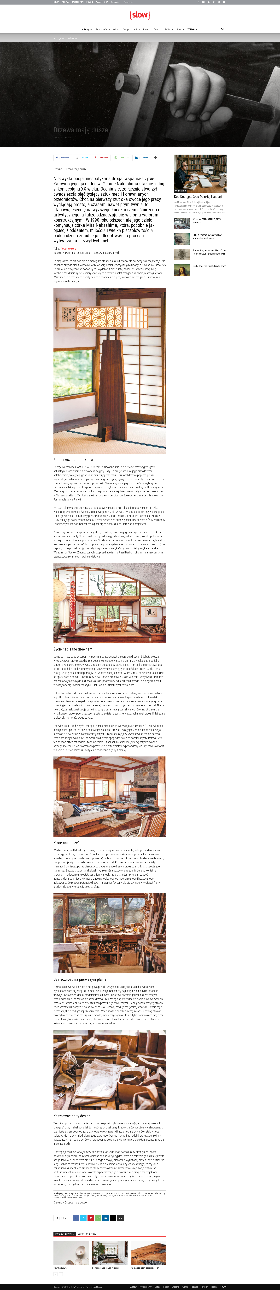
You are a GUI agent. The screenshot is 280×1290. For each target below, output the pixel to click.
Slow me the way (60, 1268)
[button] (223, 29)
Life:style (136, 29)
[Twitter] (218, 2)
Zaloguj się (128, 2)
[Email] (113, 1218)
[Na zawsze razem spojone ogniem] (148, 1253)
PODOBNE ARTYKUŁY (64, 1234)
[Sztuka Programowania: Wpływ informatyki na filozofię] (182, 239)
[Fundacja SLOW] (140, 15)
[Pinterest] (91, 1218)
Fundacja (115, 2)
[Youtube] (224, 2)
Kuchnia (147, 29)
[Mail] (208, 2)
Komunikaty (180, 190)
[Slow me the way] (71, 1253)
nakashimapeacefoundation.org (151, 1193)
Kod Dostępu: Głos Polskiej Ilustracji (198, 197)
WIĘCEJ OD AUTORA (87, 1234)
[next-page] (61, 1274)
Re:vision (169, 29)
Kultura (116, 29)
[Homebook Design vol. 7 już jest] (110, 1253)
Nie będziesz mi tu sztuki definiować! (210, 266)
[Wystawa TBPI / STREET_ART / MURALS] (182, 223)
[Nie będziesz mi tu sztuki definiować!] (182, 270)
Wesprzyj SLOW (102, 2)
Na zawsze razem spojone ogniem (145, 1268)
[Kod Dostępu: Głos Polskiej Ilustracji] (200, 174)
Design (126, 29)
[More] (155, 158)
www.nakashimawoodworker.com (68, 1197)
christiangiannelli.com (97, 1195)
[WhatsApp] (98, 1218)
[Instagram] (203, 2)
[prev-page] (55, 1274)
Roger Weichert (69, 248)
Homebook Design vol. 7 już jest (105, 1268)
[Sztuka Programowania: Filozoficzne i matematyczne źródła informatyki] (182, 254)
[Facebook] (198, 2)
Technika (158, 29)
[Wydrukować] (120, 1218)
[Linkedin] (105, 1218)
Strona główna (58, 38)
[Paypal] (213, 2)
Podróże (180, 29)
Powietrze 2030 (103, 29)
